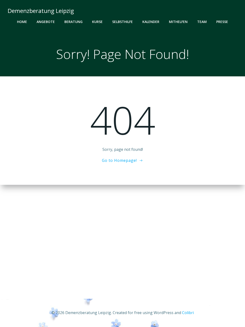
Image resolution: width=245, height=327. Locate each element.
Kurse (97, 21)
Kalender (150, 21)
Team (202, 21)
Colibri (188, 312)
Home (22, 21)
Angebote (46, 21)
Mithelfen (178, 21)
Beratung (73, 21)
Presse (222, 21)
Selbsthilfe (122, 21)
